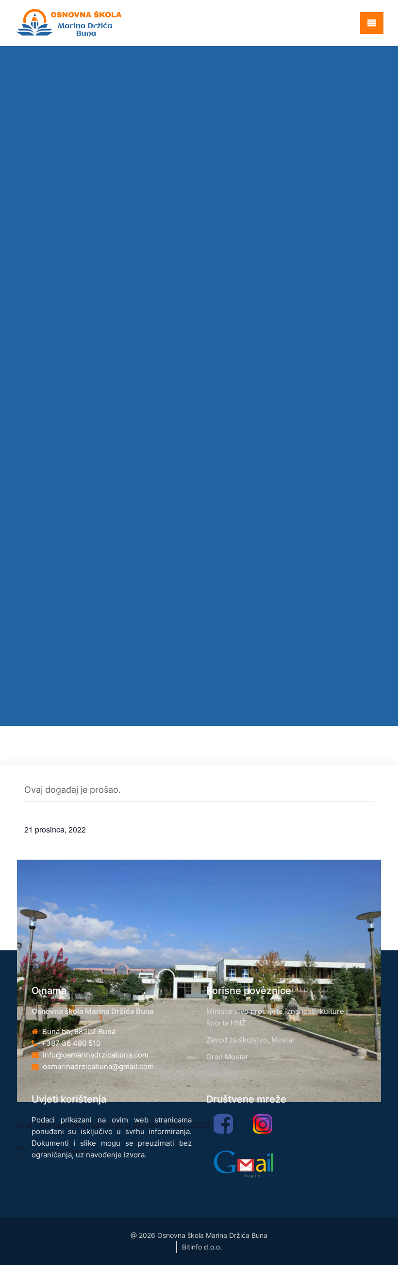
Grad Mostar (227, 1056)
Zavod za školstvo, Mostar (250, 1039)
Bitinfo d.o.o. (202, 1247)
